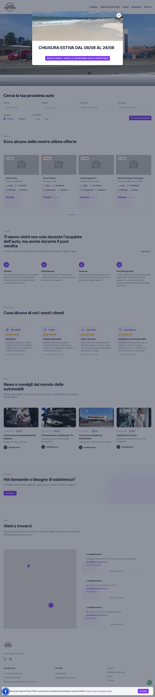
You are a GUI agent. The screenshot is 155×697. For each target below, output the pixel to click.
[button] (5, 691)
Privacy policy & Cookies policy (99, 691)
